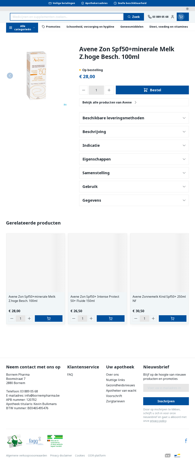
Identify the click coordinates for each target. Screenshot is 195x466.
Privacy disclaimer (61, 455)
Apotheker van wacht (121, 390)
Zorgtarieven (115, 401)
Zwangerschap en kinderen (30, 74)
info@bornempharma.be (42, 395)
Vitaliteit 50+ (30, 84)
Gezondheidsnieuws (120, 385)
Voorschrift (114, 396)
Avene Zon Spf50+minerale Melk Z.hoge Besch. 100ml (32, 298)
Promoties (17, 36)
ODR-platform (97, 455)
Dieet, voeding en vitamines (30, 62)
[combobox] (67, 17)
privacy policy (158, 421)
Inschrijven (166, 401)
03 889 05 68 (29, 391)
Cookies (80, 455)
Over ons (112, 374)
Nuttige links (115, 380)
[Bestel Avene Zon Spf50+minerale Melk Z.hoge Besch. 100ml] (48, 318)
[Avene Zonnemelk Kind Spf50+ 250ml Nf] (159, 263)
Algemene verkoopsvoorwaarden (26, 455)
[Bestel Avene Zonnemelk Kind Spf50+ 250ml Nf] (172, 318)
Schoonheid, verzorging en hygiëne (30, 48)
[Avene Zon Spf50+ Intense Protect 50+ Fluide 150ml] (97, 263)
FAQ (70, 374)
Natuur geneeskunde (30, 93)
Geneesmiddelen (30, 120)
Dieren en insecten (30, 111)
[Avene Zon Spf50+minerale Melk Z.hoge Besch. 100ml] (35, 263)
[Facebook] (186, 441)
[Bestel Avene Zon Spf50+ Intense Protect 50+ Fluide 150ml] (110, 318)
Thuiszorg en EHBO (30, 102)
